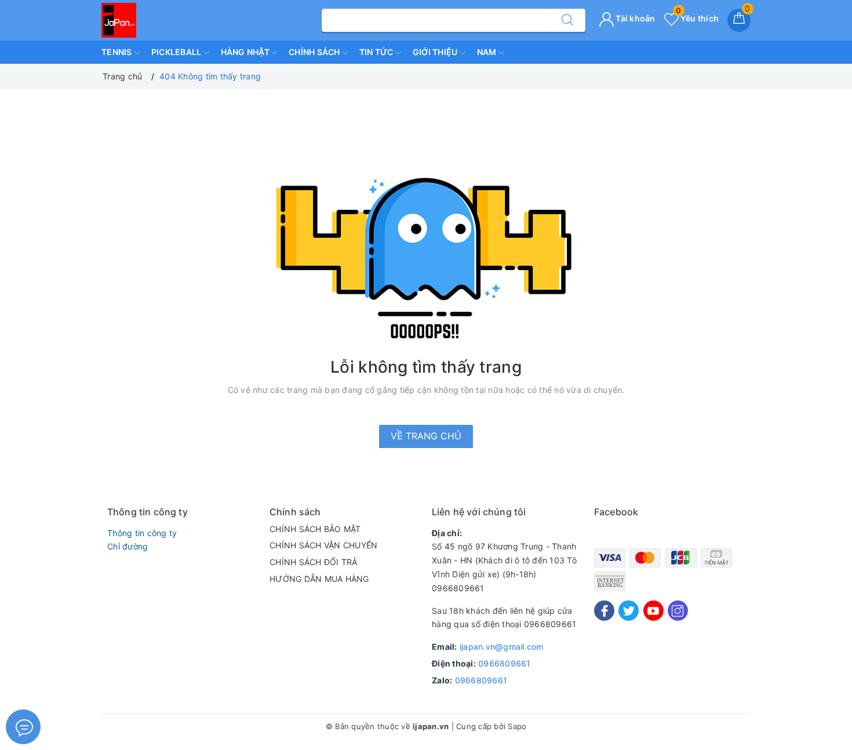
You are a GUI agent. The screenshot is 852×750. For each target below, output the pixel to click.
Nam (487, 52)
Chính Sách (315, 52)
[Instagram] (678, 610)
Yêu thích (697, 18)
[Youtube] (653, 610)
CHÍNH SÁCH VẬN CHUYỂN (323, 545)
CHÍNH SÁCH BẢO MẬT (315, 529)
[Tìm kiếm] (567, 20)
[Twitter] (628, 610)
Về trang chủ (426, 436)
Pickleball (177, 52)
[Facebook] (604, 610)
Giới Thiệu (436, 52)
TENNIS (117, 52)
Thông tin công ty (142, 533)
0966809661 (504, 663)
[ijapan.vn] (118, 19)
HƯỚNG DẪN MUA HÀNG (319, 579)
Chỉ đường (127, 546)
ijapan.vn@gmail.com (502, 646)
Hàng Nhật (246, 52)
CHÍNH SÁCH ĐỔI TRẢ (314, 562)
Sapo (517, 726)
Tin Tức (377, 52)
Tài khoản (635, 18)
